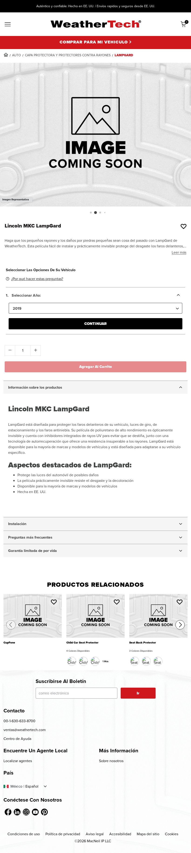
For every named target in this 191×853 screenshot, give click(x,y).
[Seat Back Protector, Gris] (158, 661)
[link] (6, 54)
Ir (138, 693)
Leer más (179, 252)
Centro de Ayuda (17, 738)
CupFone (9, 643)
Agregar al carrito (95, 366)
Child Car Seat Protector (82, 643)
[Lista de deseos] (183, 226)
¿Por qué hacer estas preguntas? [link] (37, 278)
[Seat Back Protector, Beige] (146, 661)
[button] (91, 212)
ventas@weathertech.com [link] (24, 729)
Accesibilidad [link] (120, 834)
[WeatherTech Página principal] (96, 24)
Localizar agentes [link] (17, 761)
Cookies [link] (171, 834)
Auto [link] (16, 55)
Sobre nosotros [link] (111, 761)
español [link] (31, 786)
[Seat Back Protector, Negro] (134, 661)
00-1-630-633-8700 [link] (19, 721)
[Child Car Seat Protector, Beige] (95, 661)
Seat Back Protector (142, 643)
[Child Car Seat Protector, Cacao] (83, 661)
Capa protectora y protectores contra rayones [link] (68, 55)
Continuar (95, 323)
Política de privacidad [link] (62, 834)
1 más (105, 661)
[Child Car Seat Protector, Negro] (71, 661)
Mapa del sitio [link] (148, 834)
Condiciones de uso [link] (23, 834)
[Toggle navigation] (8, 25)
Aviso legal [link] (95, 834)
